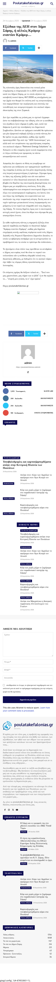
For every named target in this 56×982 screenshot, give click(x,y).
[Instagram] (9, 810)
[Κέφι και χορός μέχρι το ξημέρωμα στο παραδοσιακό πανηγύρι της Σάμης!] (10, 495)
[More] (39, 48)
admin (13, 41)
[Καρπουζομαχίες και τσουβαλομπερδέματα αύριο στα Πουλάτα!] (10, 510)
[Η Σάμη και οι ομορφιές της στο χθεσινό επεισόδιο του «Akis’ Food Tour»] (10, 828)
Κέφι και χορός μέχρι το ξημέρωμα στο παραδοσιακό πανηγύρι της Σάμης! (35, 492)
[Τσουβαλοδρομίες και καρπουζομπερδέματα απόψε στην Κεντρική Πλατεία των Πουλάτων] (28, 441)
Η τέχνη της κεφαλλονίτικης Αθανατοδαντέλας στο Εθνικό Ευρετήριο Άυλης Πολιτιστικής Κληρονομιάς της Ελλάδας (33, 842)
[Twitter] (13, 810)
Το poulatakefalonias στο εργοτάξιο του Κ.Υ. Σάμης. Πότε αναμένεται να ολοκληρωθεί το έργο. (36, 857)
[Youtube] (17, 810)
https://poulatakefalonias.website (28, 367)
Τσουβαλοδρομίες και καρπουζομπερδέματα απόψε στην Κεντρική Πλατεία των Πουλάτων (27, 464)
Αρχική (5, 11)
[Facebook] (28, 372)
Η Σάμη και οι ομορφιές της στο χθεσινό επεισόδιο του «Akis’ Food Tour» (35, 826)
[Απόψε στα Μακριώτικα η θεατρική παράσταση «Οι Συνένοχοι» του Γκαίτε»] (10, 602)
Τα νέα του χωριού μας (11, 458)
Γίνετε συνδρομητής (43, 413)
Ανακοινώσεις (8, 483)
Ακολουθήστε (46, 398)
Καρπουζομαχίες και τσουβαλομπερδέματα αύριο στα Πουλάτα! (34, 507)
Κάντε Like (48, 391)
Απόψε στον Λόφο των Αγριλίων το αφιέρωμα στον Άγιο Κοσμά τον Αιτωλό (36, 477)
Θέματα (23, 832)
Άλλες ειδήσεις (14, 11)
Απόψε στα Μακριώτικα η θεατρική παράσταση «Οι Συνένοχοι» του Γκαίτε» (36, 604)
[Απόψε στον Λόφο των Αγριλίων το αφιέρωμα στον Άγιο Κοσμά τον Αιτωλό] (10, 480)
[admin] (5, 41)
